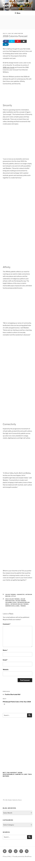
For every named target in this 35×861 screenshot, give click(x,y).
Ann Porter (18, 33)
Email (5, 660)
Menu (18, 13)
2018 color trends (8, 67)
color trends (20, 600)
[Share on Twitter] (12, 41)
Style (13, 596)
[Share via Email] (24, 41)
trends (23, 606)
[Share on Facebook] (6, 41)
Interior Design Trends (20, 604)
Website (5, 669)
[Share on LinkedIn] (6, 44)
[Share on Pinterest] (18, 41)
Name (5, 650)
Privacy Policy (7, 856)
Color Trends (10, 594)
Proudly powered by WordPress (22, 856)
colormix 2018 (11, 602)
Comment (7, 624)
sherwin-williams (12, 606)
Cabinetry (21, 594)
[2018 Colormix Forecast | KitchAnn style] (17, 357)
